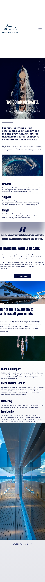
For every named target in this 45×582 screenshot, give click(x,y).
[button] (40, 29)
